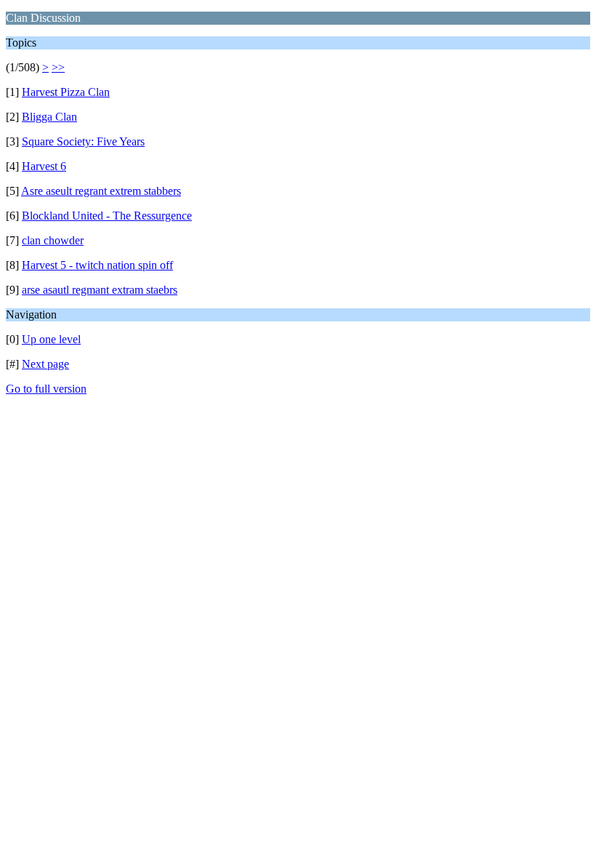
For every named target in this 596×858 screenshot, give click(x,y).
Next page (45, 364)
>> (58, 67)
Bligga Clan (49, 117)
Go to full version (46, 388)
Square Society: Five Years (83, 141)
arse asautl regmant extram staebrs (99, 290)
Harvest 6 (44, 166)
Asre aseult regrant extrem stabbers (101, 191)
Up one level (51, 339)
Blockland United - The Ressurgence (107, 215)
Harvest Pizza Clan (66, 92)
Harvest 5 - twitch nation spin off (97, 265)
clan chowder (53, 240)
